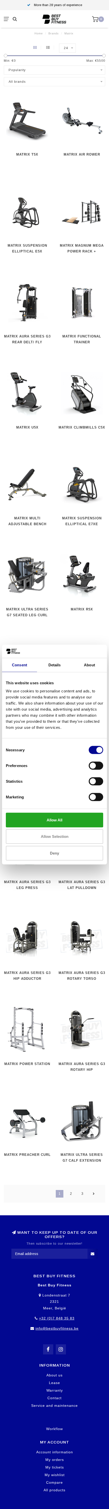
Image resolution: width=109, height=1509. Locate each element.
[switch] (96, 765)
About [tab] (89, 665)
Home (38, 33)
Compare (54, 1482)
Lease (54, 1383)
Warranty (54, 1390)
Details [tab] (54, 665)
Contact (54, 1398)
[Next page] (94, 1194)
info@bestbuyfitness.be (57, 1328)
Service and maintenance (54, 1406)
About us (54, 1375)
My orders (54, 1460)
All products (54, 1490)
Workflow (54, 1429)
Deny (54, 853)
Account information (54, 1452)
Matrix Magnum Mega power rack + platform (82, 251)
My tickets (54, 1467)
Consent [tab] (19, 665)
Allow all (54, 820)
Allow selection (54, 836)
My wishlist (55, 1475)
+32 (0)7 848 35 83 (57, 1318)
